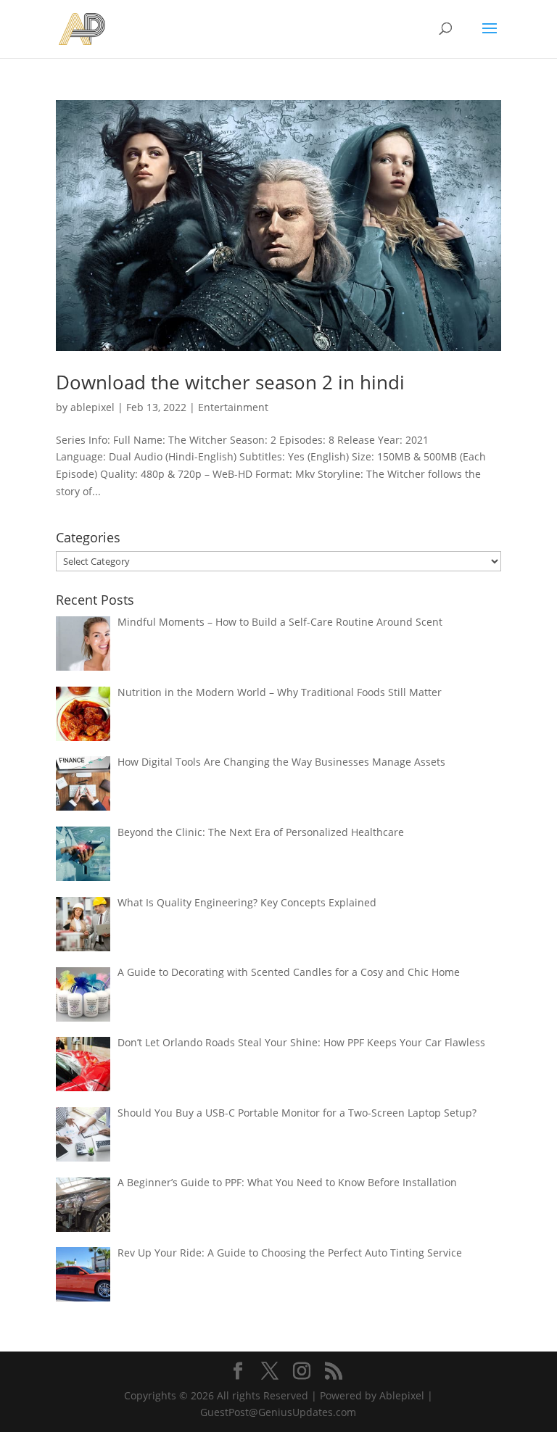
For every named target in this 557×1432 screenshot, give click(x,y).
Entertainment (233, 407)
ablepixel (92, 407)
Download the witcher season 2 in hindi (230, 382)
